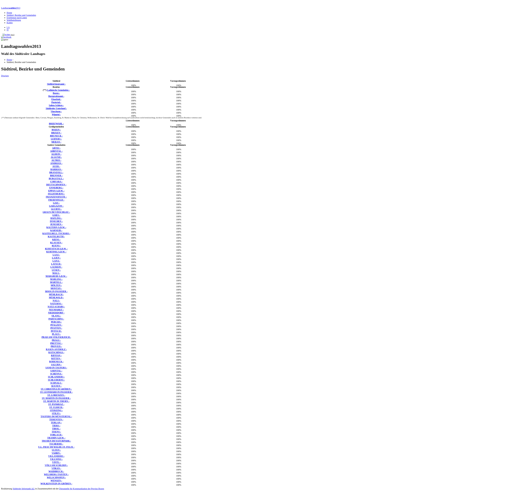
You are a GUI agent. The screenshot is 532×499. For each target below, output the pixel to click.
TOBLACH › (56, 435)
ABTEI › (56, 148)
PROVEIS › (56, 346)
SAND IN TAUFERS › (56, 367)
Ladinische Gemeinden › (58, 90)
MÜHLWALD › (56, 297)
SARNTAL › (56, 371)
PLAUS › (56, 334)
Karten (10, 22)
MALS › (56, 273)
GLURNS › (56, 209)
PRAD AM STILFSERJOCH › (56, 337)
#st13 (12, 35)
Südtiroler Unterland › (56, 108)
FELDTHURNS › (56, 194)
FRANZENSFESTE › (56, 197)
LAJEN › (56, 258)
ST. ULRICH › (56, 407)
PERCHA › (56, 322)
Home (9, 13)
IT (8, 30)
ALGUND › (56, 157)
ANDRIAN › (56, 163)
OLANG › (56, 316)
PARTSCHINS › (56, 319)
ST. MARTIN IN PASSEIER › (56, 398)
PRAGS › (56, 340)
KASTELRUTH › (56, 236)
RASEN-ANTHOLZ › (56, 349)
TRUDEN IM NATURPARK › (56, 441)
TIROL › (56, 428)
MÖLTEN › (56, 285)
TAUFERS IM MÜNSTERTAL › (56, 416)
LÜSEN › (56, 270)
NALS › (56, 300)
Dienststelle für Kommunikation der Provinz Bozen (81, 488)
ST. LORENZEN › (56, 395)
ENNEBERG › (56, 187)
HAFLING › (56, 218)
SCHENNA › (56, 374)
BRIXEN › (56, 133)
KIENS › (56, 239)
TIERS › (56, 425)
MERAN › (56, 142)
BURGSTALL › (56, 178)
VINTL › (56, 462)
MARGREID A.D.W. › (56, 276)
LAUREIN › (56, 267)
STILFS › (56, 413)
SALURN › (56, 364)
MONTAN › (56, 288)
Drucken (5, 76)
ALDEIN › (56, 154)
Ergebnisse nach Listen (17, 17)
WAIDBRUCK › (56, 471)
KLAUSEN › (56, 242)
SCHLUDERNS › (56, 380)
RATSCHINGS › (56, 352)
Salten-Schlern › (56, 105)
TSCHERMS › (56, 444)
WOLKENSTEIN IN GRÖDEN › (56, 483)
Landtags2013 (10, 8)
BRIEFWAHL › (56, 123)
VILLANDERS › (56, 456)
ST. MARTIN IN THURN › (56, 401)
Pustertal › (56, 102)
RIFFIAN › (56, 355)
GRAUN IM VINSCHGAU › (56, 212)
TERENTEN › (56, 419)
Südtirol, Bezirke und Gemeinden (21, 15)
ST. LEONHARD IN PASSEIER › (56, 392)
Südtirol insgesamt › (56, 84)
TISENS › (56, 432)
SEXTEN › (56, 386)
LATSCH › (56, 264)
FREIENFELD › (56, 200)
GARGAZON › (56, 206)
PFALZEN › (56, 325)
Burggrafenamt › (56, 96)
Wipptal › (56, 114)
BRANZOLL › (56, 172)
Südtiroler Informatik (24, 488)
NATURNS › (56, 303)
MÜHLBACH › (56, 294)
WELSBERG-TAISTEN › (56, 474)
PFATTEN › (56, 328)
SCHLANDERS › (56, 377)
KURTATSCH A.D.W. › (56, 248)
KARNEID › (56, 230)
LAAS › (56, 255)
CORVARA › (56, 181)
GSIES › (56, 215)
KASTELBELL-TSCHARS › (56, 233)
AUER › (56, 166)
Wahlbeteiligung (14, 20)
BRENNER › (56, 175)
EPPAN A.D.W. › (56, 191)
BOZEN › (56, 130)
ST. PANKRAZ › (56, 404)
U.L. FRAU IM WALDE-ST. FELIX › (56, 447)
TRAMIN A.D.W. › (56, 438)
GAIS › (56, 203)
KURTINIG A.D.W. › (56, 252)
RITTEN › (56, 358)
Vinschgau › (56, 111)
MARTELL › (56, 282)
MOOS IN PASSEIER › (56, 291)
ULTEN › (56, 450)
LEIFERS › (56, 139)
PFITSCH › (56, 331)
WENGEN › (56, 480)
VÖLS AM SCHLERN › (56, 465)
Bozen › (56, 93)
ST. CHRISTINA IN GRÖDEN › (56, 389)
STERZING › (56, 410)
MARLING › (56, 279)
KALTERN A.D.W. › (56, 227)
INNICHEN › (56, 221)
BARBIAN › (56, 169)
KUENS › (56, 245)
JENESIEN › (56, 224)
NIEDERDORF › (56, 313)
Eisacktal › (56, 99)
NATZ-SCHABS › (56, 306)
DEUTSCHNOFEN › (56, 184)
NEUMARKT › (56, 309)
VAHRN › (56, 453)
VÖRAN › (56, 468)
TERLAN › (56, 422)
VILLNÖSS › (56, 459)
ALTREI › (56, 160)
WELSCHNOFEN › (56, 477)
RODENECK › (56, 361)
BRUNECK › (56, 136)
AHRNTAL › (56, 151)
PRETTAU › (56, 343)
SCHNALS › (56, 383)
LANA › (56, 261)
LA (8, 27)
